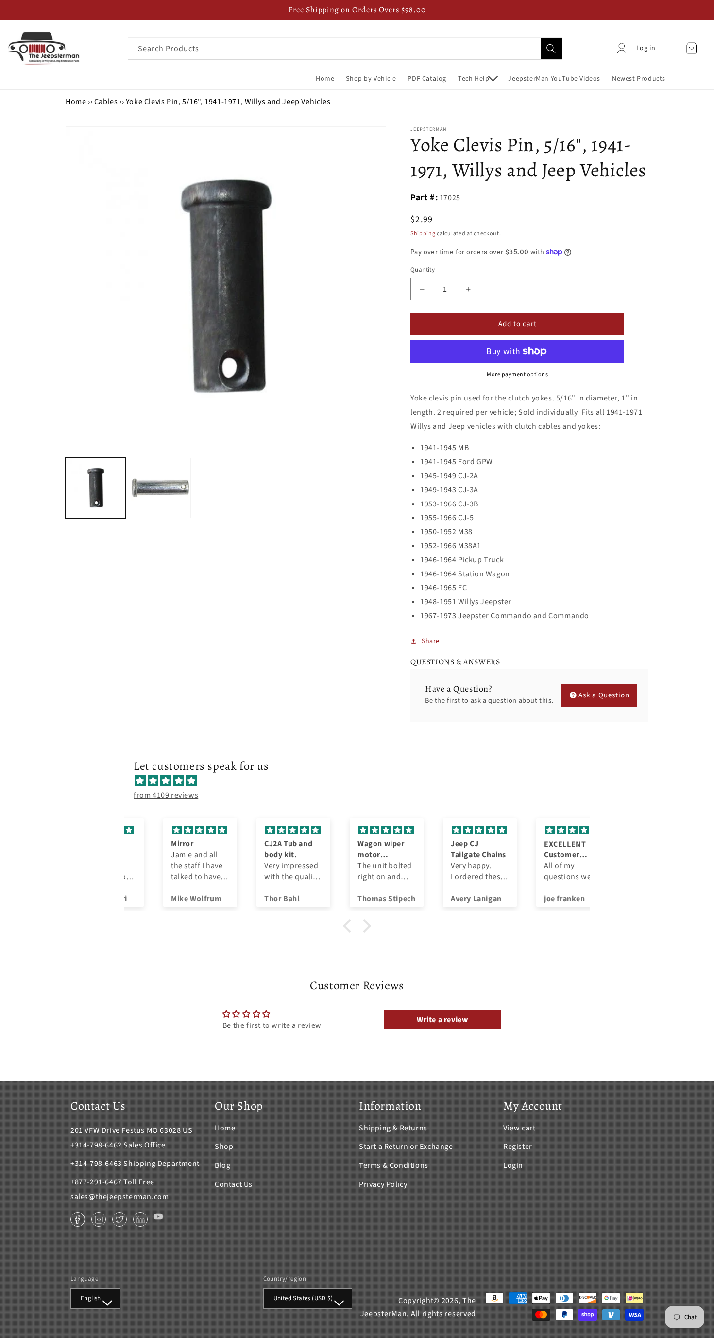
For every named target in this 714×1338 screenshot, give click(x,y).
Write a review (442, 1019)
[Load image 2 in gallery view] (161, 488)
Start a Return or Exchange (406, 1146)
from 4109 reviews (166, 795)
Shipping (423, 233)
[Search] (551, 48)
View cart (519, 1128)
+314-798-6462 (96, 1145)
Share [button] (431, 641)
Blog (222, 1165)
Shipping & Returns (393, 1128)
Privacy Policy (383, 1184)
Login (513, 1165)
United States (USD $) (303, 1298)
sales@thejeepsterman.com (119, 1196)
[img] (362, 781)
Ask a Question (603, 695)
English (91, 1298)
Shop (224, 1146)
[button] (477, 79)
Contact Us (234, 1184)
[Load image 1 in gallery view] (96, 488)
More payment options (517, 374)
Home (76, 101)
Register (517, 1146)
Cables (106, 101)
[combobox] (345, 48)
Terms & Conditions (393, 1165)
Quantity (422, 269)
